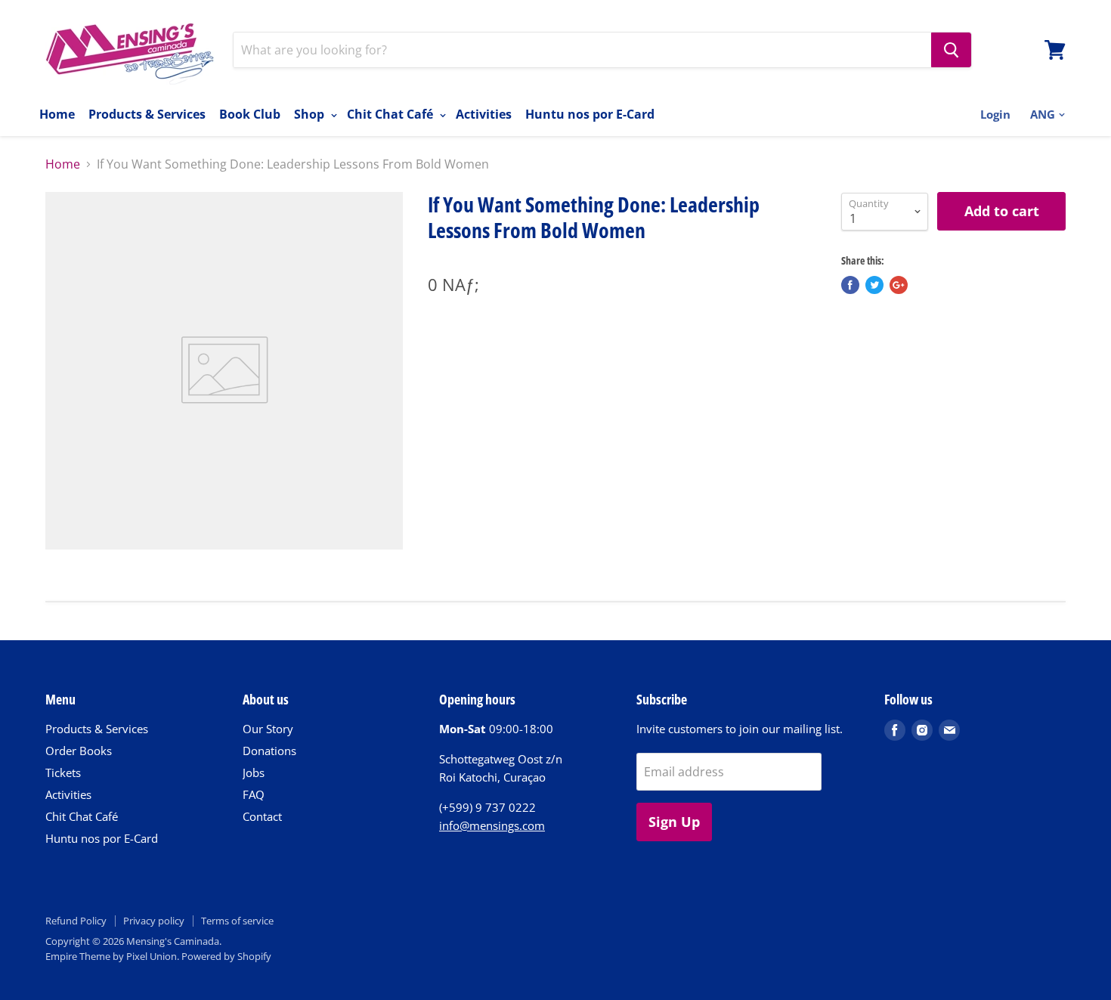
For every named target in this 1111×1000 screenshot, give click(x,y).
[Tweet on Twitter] (874, 285)
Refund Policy (76, 920)
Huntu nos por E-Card (590, 114)
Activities (484, 114)
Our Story (268, 728)
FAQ (254, 794)
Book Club (249, 114)
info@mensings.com (492, 825)
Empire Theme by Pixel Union (111, 956)
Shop (310, 114)
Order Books (78, 750)
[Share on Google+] (899, 285)
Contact (262, 816)
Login (995, 114)
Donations (269, 750)
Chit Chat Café (391, 114)
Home (57, 114)
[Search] (951, 50)
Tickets (63, 772)
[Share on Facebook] (850, 285)
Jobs (254, 772)
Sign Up (674, 822)
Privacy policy (153, 920)
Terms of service (237, 920)
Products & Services (147, 114)
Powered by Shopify (226, 956)
